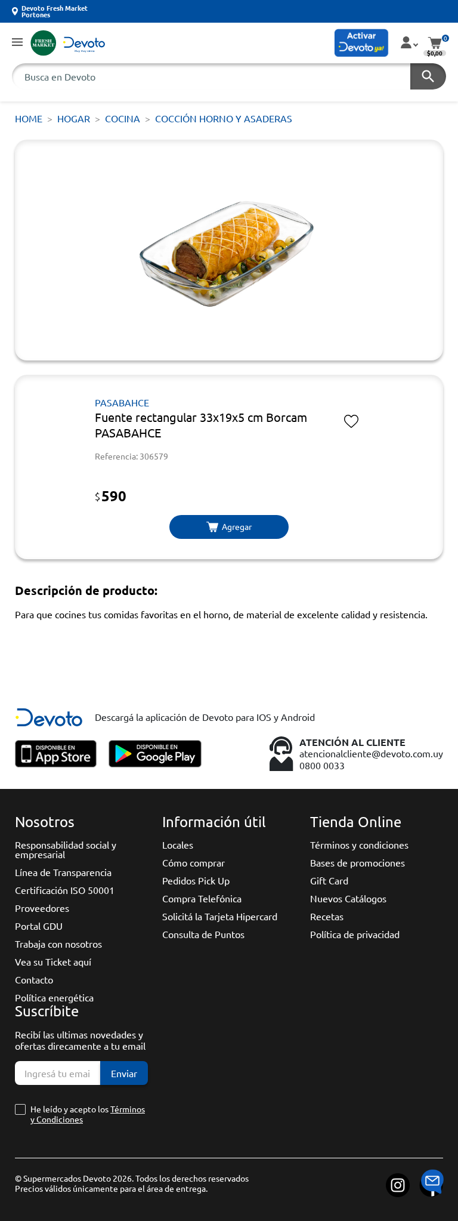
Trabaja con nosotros (58, 943)
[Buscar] (428, 76)
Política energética (54, 997)
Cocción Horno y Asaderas (223, 118)
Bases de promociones (357, 862)
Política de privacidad (355, 934)
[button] (17, 42)
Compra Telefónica (202, 898)
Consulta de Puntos (203, 934)
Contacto (34, 979)
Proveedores (42, 907)
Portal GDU (39, 925)
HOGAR (73, 118)
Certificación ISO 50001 (64, 890)
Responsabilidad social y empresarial (65, 849)
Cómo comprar (193, 862)
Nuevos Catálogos (348, 898)
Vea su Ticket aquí (53, 961)
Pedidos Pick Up (196, 880)
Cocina (122, 118)
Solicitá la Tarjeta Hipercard (219, 916)
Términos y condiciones (359, 844)
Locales (177, 844)
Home (28, 118)
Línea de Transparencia (63, 872)
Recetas (327, 916)
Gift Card (329, 880)
